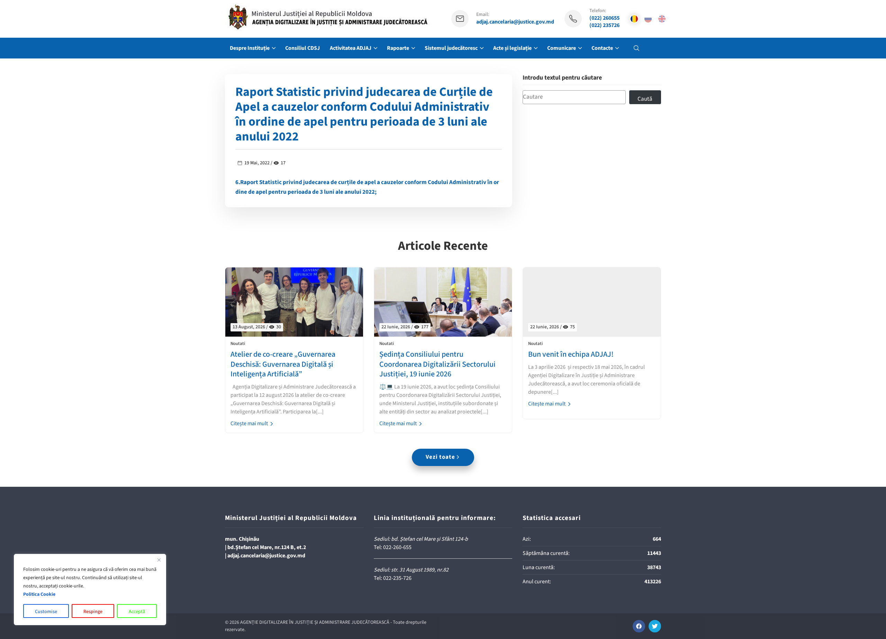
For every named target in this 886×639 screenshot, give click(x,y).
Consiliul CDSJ (302, 48)
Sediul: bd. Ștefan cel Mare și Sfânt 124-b (421, 539)
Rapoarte (398, 48)
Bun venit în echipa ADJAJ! (571, 354)
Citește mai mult (249, 423)
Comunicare (561, 48)
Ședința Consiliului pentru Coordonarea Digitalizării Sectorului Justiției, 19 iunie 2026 (437, 364)
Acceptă (137, 611)
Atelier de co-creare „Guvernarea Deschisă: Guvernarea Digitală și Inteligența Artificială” (282, 364)
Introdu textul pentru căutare (562, 78)
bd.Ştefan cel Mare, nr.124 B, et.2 (266, 547)
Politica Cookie (39, 594)
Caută (645, 99)
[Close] (159, 560)
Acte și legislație (512, 48)
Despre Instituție (250, 48)
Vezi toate (440, 457)
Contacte (602, 48)
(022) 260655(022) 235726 (604, 22)
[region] (90, 589)
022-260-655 (397, 547)
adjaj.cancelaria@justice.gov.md (515, 22)
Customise (46, 611)
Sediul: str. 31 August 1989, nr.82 (411, 570)
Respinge (92, 611)
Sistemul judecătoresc (451, 48)
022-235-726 (397, 578)
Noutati (237, 343)
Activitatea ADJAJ (350, 48)
